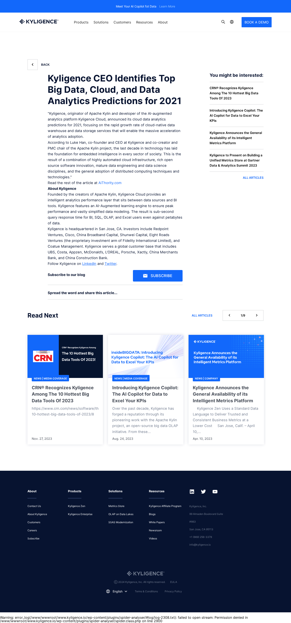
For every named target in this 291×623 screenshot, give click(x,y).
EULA (173, 582)
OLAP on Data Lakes (120, 514)
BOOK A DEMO (257, 22)
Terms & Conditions (146, 591)
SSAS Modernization (120, 522)
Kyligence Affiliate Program (165, 506)
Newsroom (155, 530)
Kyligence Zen (76, 506)
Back (45, 64)
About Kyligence (37, 514)
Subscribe (161, 275)
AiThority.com (109, 183)
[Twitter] (182, 294)
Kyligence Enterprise (80, 514)
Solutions (101, 22)
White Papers (157, 522)
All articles (253, 177)
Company (211, 378)
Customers (122, 22)
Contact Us (34, 506)
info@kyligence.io (200, 544)
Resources (144, 22)
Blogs (152, 514)
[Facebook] (180, 294)
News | (39, 378)
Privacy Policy (173, 591)
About (163, 22)
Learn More (167, 6)
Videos (153, 538)
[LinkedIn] (178, 294)
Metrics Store (116, 506)
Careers (32, 530)
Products (81, 22)
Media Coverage (55, 378)
